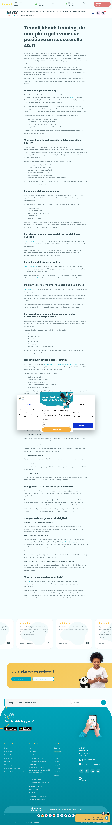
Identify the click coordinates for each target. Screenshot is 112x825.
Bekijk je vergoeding (42, 679)
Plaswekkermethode (36, 758)
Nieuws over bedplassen (37, 799)
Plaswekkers (8, 751)
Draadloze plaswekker (37, 755)
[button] (27, 15)
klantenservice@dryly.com (92, 764)
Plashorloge (8, 758)
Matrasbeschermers (11, 765)
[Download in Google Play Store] (25, 729)
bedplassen (38, 278)
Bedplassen (33, 751)
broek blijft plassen (69, 542)
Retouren (57, 761)
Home (6, 748)
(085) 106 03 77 (88, 760)
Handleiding (33, 789)
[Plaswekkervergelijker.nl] (37, 809)
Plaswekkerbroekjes (11, 755)
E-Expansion (35, 822)
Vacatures (57, 751)
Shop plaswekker (20, 679)
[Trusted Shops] (37, 643)
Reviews (57, 772)
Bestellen (57, 755)
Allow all (81, 425)
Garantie (57, 768)
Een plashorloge (29, 241)
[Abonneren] (103, 702)
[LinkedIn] (92, 773)
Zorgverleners (34, 776)
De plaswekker (29, 289)
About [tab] (82, 404)
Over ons (57, 748)
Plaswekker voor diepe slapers (15, 772)
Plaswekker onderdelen (12, 768)
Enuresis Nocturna (35, 786)
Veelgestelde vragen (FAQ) (38, 796)
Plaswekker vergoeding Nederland (37, 763)
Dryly (28, 581)
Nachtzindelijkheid (30, 266)
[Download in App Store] (11, 729)
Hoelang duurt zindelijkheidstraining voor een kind (61, 364)
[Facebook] (81, 773)
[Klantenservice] (98, 13)
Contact (56, 775)
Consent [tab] (29, 404)
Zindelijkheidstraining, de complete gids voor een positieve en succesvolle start (40, 770)
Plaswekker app (35, 779)
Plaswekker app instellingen (39, 782)
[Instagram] (87, 773)
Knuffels (7, 761)
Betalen (56, 758)
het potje (72, 97)
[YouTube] (98, 773)
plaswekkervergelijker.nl (72, 809)
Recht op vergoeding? (99, 4)
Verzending (58, 765)
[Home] (9, 717)
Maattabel (33, 793)
